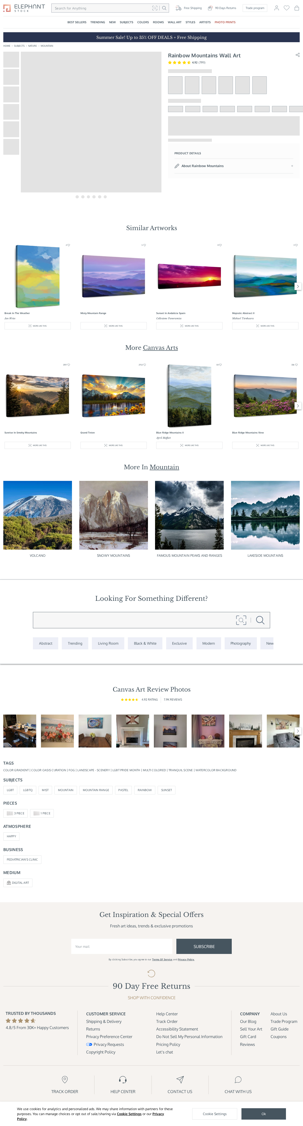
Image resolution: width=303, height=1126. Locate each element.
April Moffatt (163, 437)
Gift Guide (280, 1028)
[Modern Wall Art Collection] (208, 643)
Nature (32, 45)
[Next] (298, 286)
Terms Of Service (162, 959)
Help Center (167, 1013)
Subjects (19, 45)
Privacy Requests (109, 1044)
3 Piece (19, 813)
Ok (264, 1114)
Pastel (123, 790)
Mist (45, 790)
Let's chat (164, 1051)
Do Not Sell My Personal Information (189, 1036)
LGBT (10, 790)
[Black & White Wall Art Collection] (145, 643)
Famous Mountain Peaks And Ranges (189, 555)
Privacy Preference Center (109, 1036)
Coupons (279, 1036)
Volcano (37, 555)
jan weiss (9, 318)
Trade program (255, 8)
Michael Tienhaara (243, 318)
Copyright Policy (100, 1051)
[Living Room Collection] (108, 643)
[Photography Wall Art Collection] (241, 643)
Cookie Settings (129, 1114)
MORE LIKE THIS (40, 325)
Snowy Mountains (113, 555)
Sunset (166, 790)
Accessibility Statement (177, 1028)
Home (6, 45)
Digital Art (20, 882)
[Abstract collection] (45, 643)
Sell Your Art (251, 1028)
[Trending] (75, 643)
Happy (11, 836)
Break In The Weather (17, 313)
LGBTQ (28, 790)
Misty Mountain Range (93, 313)
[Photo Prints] (270, 643)
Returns (93, 1028)
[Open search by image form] (154, 8)
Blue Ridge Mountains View (248, 432)
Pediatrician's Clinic (22, 859)
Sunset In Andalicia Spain (170, 313)
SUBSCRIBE (204, 946)
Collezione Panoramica (169, 318)
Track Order (167, 1021)
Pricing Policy (168, 1044)
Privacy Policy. (186, 959)
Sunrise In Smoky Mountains (20, 432)
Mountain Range (96, 790)
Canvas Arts (160, 347)
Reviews (247, 1044)
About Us (279, 1013)
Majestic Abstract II (243, 313)
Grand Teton (87, 432)
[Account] (277, 10)
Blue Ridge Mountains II (170, 432)
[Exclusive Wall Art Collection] (179, 643)
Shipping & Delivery (103, 1021)
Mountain (47, 45)
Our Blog (248, 1021)
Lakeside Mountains (265, 555)
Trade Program (284, 1021)
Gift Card (248, 1036)
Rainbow (145, 790)
